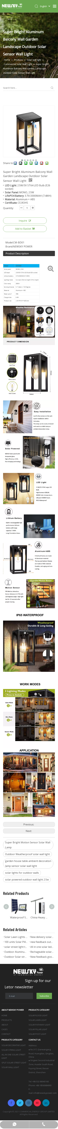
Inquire (23, 220)
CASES (5, 1029)
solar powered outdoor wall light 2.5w (27, 879)
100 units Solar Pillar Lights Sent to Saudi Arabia (16, 942)
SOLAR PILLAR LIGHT (38, 1029)
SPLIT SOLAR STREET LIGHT (14, 1062)
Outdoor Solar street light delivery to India (16, 956)
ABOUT (5, 1024)
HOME (4, 1015)
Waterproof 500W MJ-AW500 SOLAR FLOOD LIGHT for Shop (19, 917)
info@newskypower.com (45, 1093)
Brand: (9, 246)
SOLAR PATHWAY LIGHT (39, 1024)
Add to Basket (23, 228)
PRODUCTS (7, 1020)
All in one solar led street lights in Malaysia (42, 947)
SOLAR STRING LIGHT (11, 1050)
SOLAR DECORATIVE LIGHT (14, 1045)
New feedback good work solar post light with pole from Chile (42, 956)
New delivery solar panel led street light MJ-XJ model (42, 937)
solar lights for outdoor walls (22, 872)
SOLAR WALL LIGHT (10, 1067)
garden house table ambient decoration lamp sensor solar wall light (28, 863)
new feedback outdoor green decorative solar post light (42, 942)
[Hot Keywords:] (52, 88)
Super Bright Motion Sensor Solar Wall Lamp (27, 845)
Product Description (17, 253)
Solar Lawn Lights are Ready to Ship (16, 937)
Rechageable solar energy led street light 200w (42, 952)
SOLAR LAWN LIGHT (38, 1020)
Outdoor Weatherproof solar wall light (27, 854)
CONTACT (6, 1034)
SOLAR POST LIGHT (37, 1034)
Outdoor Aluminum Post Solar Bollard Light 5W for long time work (16, 952)
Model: (9, 242)
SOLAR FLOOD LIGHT (38, 1015)
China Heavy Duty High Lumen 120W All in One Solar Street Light (39, 917)
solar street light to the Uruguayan (16, 947)
